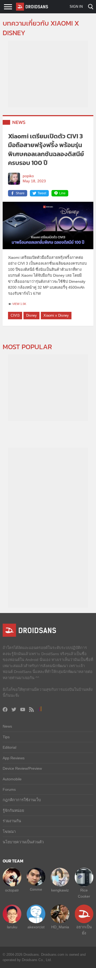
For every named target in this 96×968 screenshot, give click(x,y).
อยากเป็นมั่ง (84, 930)
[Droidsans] (32, 7)
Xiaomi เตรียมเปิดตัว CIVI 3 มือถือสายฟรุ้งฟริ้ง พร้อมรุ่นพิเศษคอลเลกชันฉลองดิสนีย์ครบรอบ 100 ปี (46, 149)
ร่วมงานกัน (12, 821)
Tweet (42, 193)
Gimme (36, 889)
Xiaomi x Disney (56, 315)
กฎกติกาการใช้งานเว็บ (22, 800)
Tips (6, 737)
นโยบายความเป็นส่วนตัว (23, 842)
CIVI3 (15, 315)
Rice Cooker (84, 893)
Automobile (12, 779)
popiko (28, 176)
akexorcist (36, 927)
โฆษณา (9, 831)
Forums (9, 789)
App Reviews (14, 758)
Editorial (9, 747)
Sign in (76, 7)
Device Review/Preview (22, 768)
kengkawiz (60, 890)
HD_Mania (60, 927)
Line (62, 193)
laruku (12, 927)
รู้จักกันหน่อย (13, 810)
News (19, 122)
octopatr (12, 890)
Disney (31, 315)
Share (20, 193)
